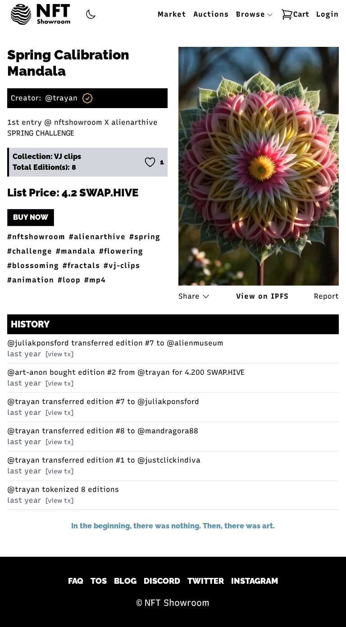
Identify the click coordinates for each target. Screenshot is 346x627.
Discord (162, 581)
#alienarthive (97, 236)
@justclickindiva (168, 460)
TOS (99, 581)
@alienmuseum (195, 343)
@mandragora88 (167, 431)
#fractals (81, 265)
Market (172, 14)
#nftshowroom (36, 236)
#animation (30, 280)
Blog (125, 581)
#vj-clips (122, 265)
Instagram (254, 581)
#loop (69, 280)
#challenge (29, 251)
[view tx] (59, 354)
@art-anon (27, 372)
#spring (144, 236)
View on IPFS (262, 296)
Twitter (205, 581)
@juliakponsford (38, 343)
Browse (252, 14)
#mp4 (95, 280)
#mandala (76, 251)
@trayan (61, 98)
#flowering (121, 251)
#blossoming (33, 265)
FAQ (75, 581)
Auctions (211, 14)
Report (326, 296)
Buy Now (30, 217)
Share (189, 296)
